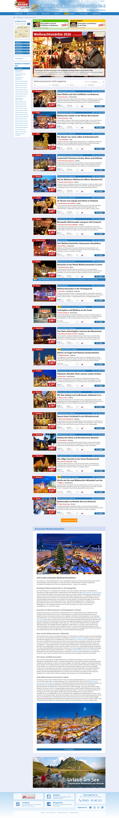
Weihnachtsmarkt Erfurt (20, 96)
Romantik (74, 307)
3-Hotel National (62, 440)
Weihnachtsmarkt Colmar (21, 87)
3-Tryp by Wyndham (62, 139)
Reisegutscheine (32, 13)
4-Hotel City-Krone (62, 97)
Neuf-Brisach (69, 291)
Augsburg (72, 355)
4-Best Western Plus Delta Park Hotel (67, 334)
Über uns (88, 1)
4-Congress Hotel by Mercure (65, 182)
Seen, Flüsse (72, 91)
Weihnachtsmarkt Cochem (21, 85)
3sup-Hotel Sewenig (63, 267)
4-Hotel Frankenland (63, 313)
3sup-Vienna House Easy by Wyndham (67, 224)
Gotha (75, 461)
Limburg (81, 224)
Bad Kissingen (73, 313)
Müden (71, 267)
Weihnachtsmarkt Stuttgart (21, 127)
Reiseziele (57, 13)
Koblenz (77, 161)
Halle (71, 139)
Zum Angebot (99, 106)
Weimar (76, 182)
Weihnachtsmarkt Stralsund (21, 125)
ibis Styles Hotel (61, 376)
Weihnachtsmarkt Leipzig (21, 108)
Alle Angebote (18, 68)
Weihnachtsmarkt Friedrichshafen (19, 99)
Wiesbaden (80, 649)
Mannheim (81, 334)
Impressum (43, 812)
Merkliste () (20, 58)
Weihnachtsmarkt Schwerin (21, 123)
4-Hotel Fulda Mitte (62, 118)
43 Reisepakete (77, 35)
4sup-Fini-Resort (62, 246)
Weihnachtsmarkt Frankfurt (21, 94)
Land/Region (55, 85)
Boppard (88, 649)
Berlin (67, 681)
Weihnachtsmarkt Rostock (21, 118)
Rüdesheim (80, 637)
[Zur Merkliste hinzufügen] (93, 91)
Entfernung (91, 85)
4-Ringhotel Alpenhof (63, 355)
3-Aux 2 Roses (61, 291)
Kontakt (102, 1)
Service (95, 1)
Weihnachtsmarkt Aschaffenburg (19, 71)
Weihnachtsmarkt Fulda (20, 101)
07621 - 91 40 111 (91, 800)
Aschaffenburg (70, 376)
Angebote (70, 13)
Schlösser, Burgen (80, 370)
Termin (72, 85)
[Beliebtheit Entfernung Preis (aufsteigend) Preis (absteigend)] (97, 81)
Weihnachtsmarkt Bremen (21, 83)
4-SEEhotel (60, 483)
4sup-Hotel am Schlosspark (64, 461)
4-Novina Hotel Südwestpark (65, 419)
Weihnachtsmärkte (63, 91)
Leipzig (78, 203)
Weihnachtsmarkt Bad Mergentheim (20, 74)
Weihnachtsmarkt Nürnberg (21, 114)
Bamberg (70, 440)
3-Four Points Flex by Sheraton (65, 161)
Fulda (70, 118)
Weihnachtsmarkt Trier (20, 129)
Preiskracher (96, 13)
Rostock (73, 504)
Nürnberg (76, 419)
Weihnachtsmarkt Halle (20, 104)
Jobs (82, 1)
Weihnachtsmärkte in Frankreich (20, 134)
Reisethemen (45, 13)
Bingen (75, 649)
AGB (48, 812)
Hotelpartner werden (73, 812)
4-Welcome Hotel (62, 397)
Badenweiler (71, 246)
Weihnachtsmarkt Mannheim (21, 116)
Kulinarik (78, 456)
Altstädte (74, 349)
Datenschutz (53, 812)
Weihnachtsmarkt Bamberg (21, 81)
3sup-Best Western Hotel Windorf (66, 203)
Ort (35, 85)
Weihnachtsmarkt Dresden (21, 89)
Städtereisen (72, 112)
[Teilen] (96, 91)
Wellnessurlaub (82, 307)
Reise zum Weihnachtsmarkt (80, 639)
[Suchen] (28, 24)
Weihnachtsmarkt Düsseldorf (21, 91)
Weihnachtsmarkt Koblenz (21, 110)
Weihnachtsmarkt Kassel (20, 106)
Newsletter (18, 13)
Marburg (70, 397)
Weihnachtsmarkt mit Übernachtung (91, 592)
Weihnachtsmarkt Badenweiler (19, 78)
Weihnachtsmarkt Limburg (21, 112)
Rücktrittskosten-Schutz (62, 812)
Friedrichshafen (73, 97)
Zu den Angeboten (69, 749)
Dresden (50, 617)
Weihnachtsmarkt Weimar (21, 131)
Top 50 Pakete (83, 13)
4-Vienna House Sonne (63, 504)
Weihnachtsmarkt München (21, 121)
